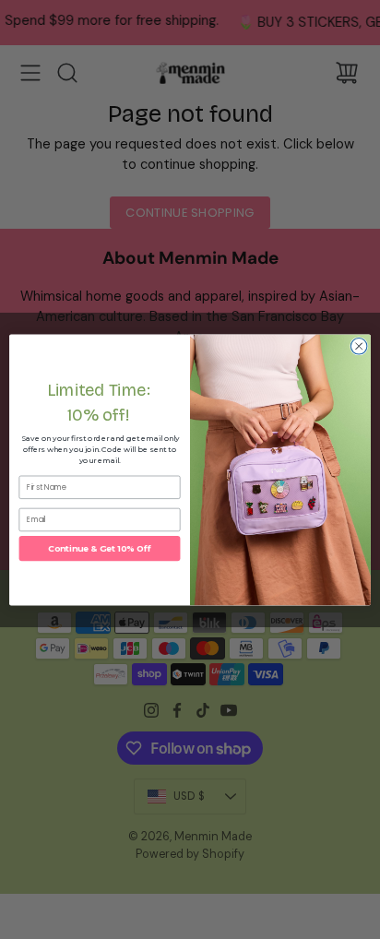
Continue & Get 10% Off (99, 548)
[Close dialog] (358, 346)
